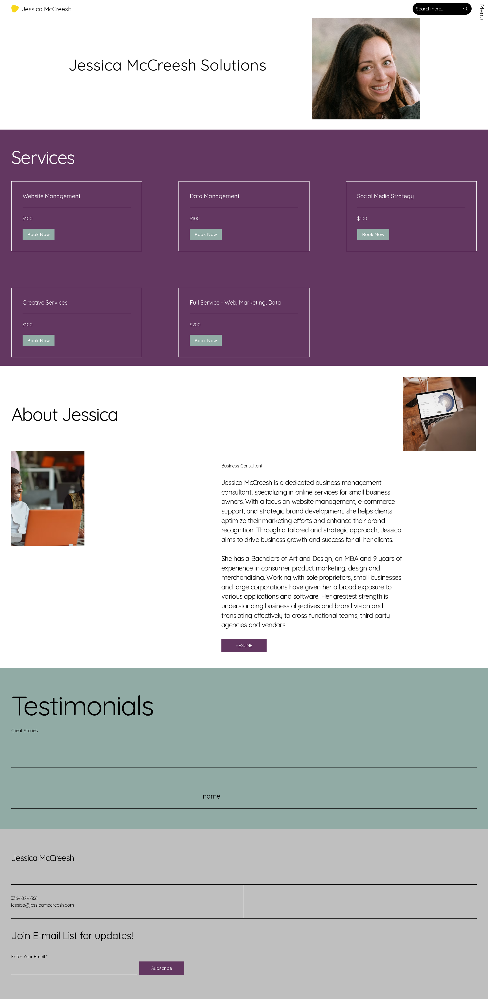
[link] (77, 196)
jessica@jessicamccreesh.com (42, 905)
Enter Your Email (28, 956)
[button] (39, 234)
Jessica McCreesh (42, 857)
